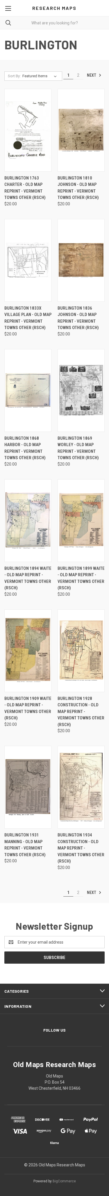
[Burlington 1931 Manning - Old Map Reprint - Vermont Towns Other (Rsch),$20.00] (28, 787)
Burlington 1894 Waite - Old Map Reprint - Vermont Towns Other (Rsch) (27, 578)
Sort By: (14, 76)
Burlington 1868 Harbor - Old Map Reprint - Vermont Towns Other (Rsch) (25, 448)
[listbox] (41, 76)
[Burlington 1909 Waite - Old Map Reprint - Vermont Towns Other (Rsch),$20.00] (28, 650)
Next (92, 75)
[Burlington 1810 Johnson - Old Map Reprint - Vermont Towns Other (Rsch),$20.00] (81, 130)
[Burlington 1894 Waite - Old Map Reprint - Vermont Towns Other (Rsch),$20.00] (28, 520)
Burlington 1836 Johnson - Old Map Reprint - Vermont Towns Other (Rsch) (78, 318)
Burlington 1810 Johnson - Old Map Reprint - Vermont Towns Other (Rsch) (78, 187)
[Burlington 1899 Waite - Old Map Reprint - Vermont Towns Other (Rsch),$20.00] (81, 520)
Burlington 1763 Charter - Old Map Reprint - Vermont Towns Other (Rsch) (25, 187)
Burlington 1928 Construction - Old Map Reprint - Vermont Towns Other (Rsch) (81, 711)
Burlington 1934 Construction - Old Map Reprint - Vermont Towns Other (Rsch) (81, 848)
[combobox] (54, 22)
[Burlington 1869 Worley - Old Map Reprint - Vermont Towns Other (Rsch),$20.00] (81, 390)
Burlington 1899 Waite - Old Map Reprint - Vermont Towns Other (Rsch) (81, 578)
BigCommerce (64, 1181)
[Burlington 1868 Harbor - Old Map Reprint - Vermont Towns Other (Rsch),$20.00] (28, 390)
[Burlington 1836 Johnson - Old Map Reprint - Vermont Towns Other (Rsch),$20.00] (81, 260)
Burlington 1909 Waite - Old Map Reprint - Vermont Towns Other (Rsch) (27, 708)
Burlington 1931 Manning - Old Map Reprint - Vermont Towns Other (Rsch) (25, 844)
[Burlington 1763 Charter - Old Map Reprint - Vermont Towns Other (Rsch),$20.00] (28, 130)
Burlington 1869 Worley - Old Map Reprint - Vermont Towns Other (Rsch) (78, 448)
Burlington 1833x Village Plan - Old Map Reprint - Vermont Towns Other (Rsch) (27, 318)
